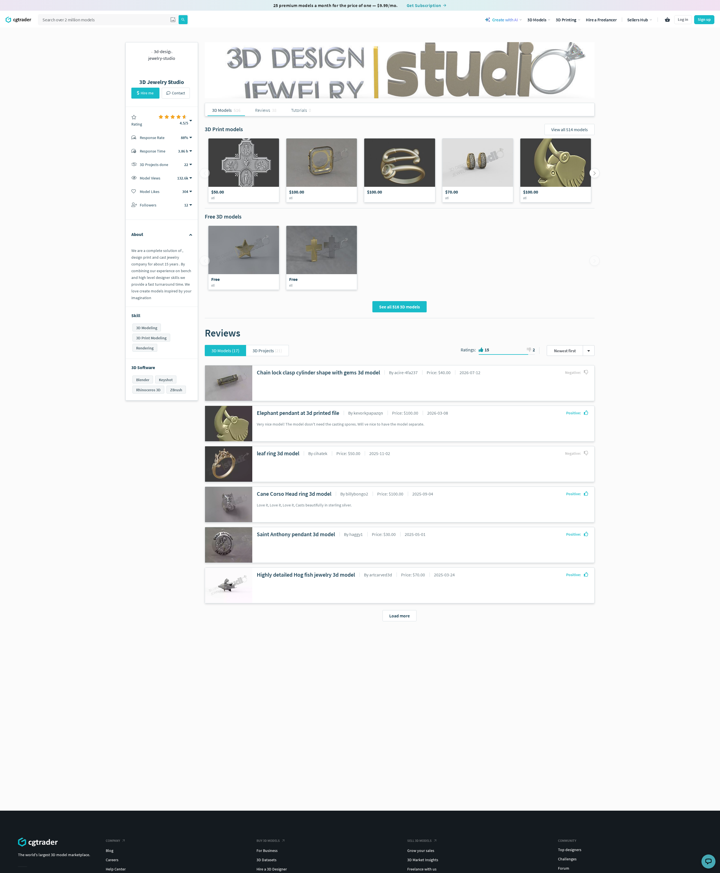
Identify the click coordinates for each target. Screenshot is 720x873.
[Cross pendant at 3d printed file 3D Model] (243, 170)
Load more (399, 616)
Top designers (569, 849)
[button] (172, 19)
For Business (267, 850)
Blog (109, 850)
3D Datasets (266, 859)
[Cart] (667, 19)
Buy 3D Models (268, 840)
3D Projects (267, 350)
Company (113, 840)
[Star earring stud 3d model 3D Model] (243, 258)
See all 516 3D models (399, 307)
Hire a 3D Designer (271, 869)
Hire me (147, 93)
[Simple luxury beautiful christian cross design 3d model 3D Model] (321, 258)
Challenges (567, 858)
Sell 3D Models (419, 840)
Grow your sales (420, 850)
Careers (112, 859)
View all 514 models (569, 129)
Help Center (116, 869)
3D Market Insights (422, 859)
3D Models (225, 350)
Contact (178, 93)
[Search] (183, 19)
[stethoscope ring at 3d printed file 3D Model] (399, 170)
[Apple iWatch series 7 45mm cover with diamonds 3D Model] (321, 170)
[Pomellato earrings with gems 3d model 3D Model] (477, 170)
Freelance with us (421, 869)
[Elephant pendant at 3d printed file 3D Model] (555, 170)
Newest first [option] (565, 350)
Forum (563, 868)
